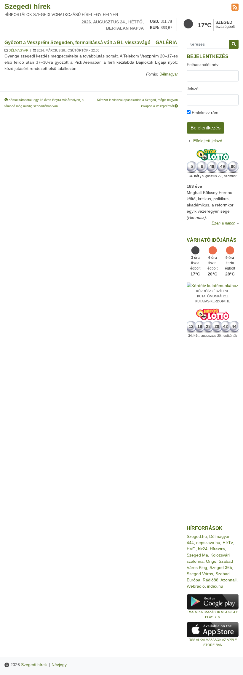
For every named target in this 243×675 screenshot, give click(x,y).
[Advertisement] (213, 432)
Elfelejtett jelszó (207, 140)
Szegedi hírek (27, 6)
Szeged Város (200, 573)
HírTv (228, 542)
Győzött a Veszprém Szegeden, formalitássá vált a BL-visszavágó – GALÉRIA (90, 42)
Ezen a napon (223, 223)
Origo (211, 561)
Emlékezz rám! (205, 112)
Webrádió (196, 586)
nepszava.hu (208, 542)
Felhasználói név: (203, 64)
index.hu (215, 586)
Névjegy (59, 664)
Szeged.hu (197, 536)
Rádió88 (210, 580)
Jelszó (193, 88)
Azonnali (228, 580)
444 (190, 542)
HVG (191, 548)
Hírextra (217, 548)
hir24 (202, 548)
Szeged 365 (221, 567)
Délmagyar (18, 50)
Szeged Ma (197, 555)
